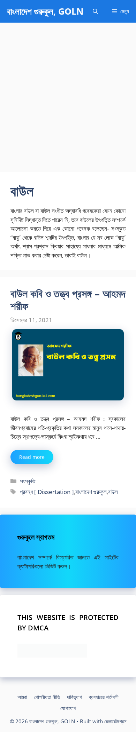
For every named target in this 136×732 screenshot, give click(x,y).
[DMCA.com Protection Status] (52, 655)
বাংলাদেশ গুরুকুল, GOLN (45, 11)
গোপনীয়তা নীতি (47, 696)
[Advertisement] (68, 94)
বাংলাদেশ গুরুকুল (91, 492)
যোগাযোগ (68, 708)
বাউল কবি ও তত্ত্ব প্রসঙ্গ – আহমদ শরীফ (68, 299)
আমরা (22, 696)
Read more (32, 457)
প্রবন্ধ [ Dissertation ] (47, 492)
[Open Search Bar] (95, 11)
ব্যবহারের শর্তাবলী (104, 696)
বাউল (113, 492)
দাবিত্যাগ (74, 696)
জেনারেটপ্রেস (115, 721)
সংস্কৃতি (27, 481)
